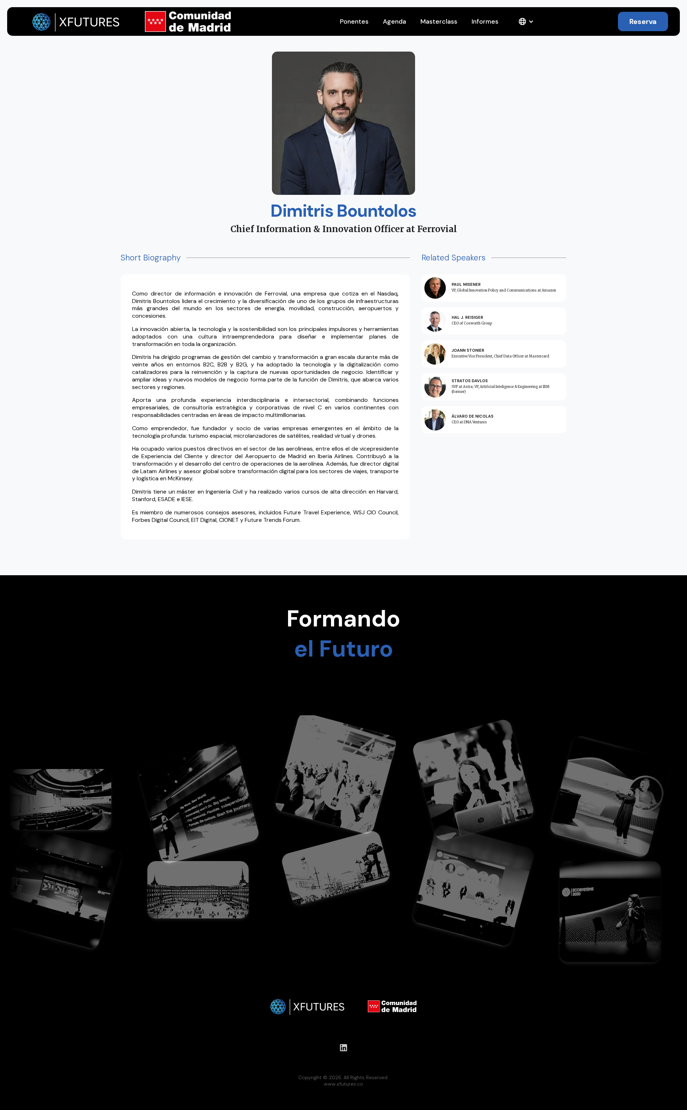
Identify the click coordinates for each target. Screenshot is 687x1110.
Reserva (643, 21)
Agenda (394, 21)
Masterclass (438, 21)
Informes (485, 21)
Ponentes (354, 21)
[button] (526, 21)
